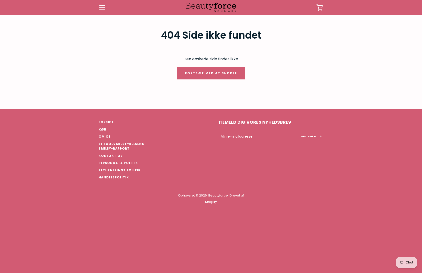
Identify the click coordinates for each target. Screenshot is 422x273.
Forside (106, 122)
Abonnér (309, 136)
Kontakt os (111, 156)
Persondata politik (118, 163)
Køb (102, 129)
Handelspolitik (114, 177)
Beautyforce (218, 195)
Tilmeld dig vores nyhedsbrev (254, 122)
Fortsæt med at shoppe (211, 73)
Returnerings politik (120, 170)
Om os (105, 136)
